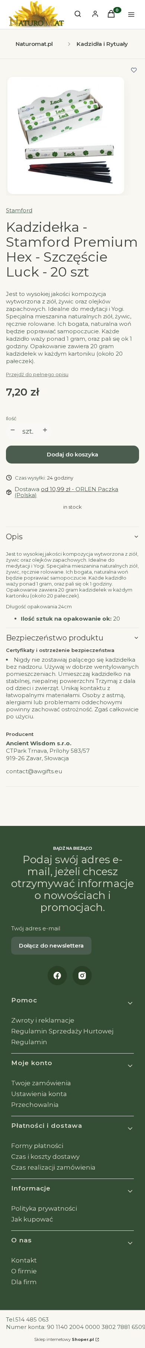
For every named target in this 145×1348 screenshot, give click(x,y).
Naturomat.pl (34, 43)
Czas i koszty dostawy (45, 1156)
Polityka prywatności (44, 1208)
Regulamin (29, 1042)
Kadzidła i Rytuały (102, 43)
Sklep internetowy (64, 1339)
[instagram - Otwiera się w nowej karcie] (82, 975)
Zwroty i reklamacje (42, 1020)
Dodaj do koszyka (72, 454)
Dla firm (24, 1282)
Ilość (11, 418)
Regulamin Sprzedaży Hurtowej (62, 1031)
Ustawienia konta (39, 1094)
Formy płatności (37, 1145)
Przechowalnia (35, 1104)
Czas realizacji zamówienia (53, 1167)
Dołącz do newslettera (51, 945)
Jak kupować (32, 1219)
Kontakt (24, 1260)
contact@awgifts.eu (34, 771)
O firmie (24, 1271)
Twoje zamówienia (41, 1083)
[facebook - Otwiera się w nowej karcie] (57, 975)
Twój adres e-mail (35, 928)
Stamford (19, 210)
